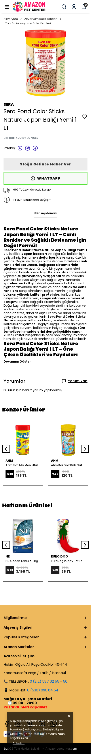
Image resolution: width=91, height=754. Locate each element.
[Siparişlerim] (74, 6)
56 (65, 681)
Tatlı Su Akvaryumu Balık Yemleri (28, 23)
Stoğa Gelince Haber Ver (45, 164)
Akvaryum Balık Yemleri (40, 19)
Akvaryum (11, 19)
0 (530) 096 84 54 (42, 690)
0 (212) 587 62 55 (44, 681)
